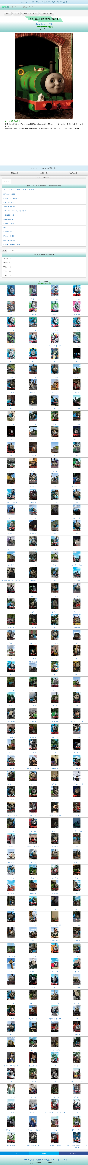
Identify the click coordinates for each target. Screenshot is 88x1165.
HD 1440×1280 (8, 223)
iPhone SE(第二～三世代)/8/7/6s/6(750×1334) (18, 190)
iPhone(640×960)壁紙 (44, 27)
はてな (15, 1153)
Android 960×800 (9, 206)
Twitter (44, 1153)
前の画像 (15, 173)
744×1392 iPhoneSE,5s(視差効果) (15, 211)
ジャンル (15, 7)
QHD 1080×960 (8, 215)
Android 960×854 (9, 240)
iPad (4, 227)
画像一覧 (44, 173)
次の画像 (73, 173)
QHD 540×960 (8, 219)
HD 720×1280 (8, 232)
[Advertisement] (44, 148)
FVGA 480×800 (8, 202)
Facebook (73, 1153)
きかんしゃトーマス (44, 24)
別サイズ (6, 181)
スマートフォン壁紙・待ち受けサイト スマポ (44, 1159)
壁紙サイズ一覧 (28, 7)
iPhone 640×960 (9, 236)
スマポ (5, 7)
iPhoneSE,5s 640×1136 (11, 198)
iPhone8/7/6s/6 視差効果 (11, 244)
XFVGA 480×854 (9, 194)
